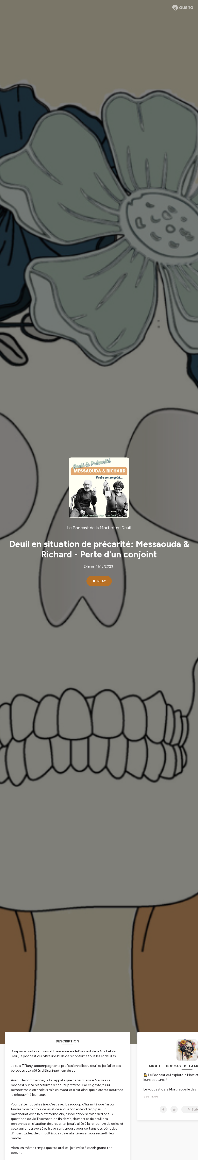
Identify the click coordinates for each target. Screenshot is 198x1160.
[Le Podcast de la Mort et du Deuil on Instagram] (174, 1109)
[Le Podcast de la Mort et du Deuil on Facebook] (163, 1109)
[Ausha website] (182, 8)
